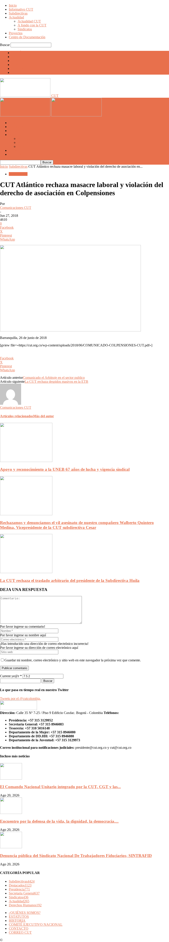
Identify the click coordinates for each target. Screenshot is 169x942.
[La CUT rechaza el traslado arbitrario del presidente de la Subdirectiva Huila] (26, 572)
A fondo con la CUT (32, 25)
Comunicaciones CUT (15, 208)
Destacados (20, 885)
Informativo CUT (21, 9)
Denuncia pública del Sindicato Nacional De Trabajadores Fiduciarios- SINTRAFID (76, 855)
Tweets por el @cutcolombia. (20, 698)
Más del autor (43, 416)
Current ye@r (11, 676)
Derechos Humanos (25, 905)
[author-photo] (10, 403)
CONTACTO (21, 68)
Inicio (13, 5)
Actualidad (16, 17)
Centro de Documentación (27, 37)
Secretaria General (24, 893)
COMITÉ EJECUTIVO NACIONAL (38, 64)
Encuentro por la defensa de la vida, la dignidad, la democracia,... (59, 821)
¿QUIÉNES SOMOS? (27, 53)
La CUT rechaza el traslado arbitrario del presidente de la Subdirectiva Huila (70, 580)
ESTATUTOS (21, 57)
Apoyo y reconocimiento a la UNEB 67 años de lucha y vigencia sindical (65, 469)
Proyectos (15, 33)
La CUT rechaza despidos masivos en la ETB (56, 381)
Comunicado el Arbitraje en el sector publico (54, 377)
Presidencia (19, 889)
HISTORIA (19, 61)
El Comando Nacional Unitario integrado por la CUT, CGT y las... (60, 786)
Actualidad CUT (29, 21)
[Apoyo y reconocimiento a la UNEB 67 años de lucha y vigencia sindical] (26, 461)
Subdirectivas (18, 13)
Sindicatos (25, 29)
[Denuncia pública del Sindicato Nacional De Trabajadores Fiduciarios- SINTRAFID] (11, 847)
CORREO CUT (22, 72)
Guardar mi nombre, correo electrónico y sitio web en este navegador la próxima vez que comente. (72, 660)
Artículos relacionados (16, 416)
